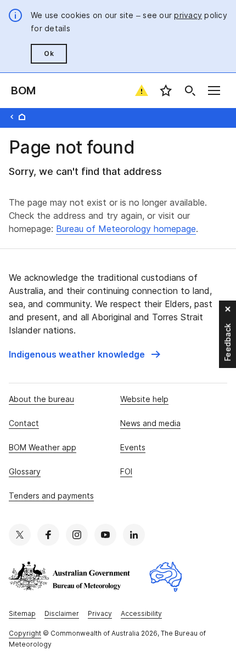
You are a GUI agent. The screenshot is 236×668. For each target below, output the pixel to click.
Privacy (100, 613)
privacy (188, 15)
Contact (24, 423)
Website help (144, 399)
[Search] (190, 90)
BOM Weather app (42, 447)
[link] (84, 354)
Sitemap (22, 613)
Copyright (25, 633)
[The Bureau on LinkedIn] (134, 535)
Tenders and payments (51, 495)
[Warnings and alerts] (142, 90)
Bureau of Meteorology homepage (126, 228)
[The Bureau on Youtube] (105, 535)
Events (132, 447)
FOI (126, 471)
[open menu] (214, 90)
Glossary (25, 471)
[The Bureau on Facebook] (48, 535)
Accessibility (141, 613)
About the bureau (41, 399)
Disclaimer (61, 613)
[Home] (22, 117)
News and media (150, 423)
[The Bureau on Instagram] (77, 535)
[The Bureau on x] (20, 535)
